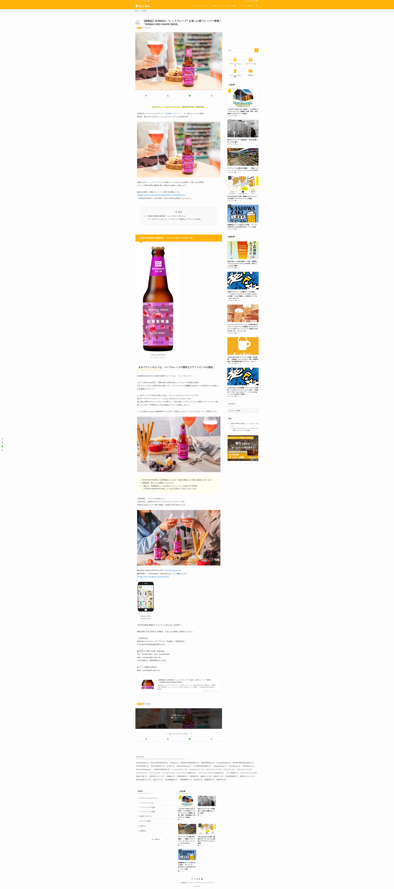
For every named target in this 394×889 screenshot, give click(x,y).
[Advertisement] (243, 32)
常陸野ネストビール (247, 776)
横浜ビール (158, 779)
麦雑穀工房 (221, 779)
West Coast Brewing (143, 769)
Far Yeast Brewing (223, 762)
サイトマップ (208, 882)
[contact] (257, 1)
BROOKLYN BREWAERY (190, 762)
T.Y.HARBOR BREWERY (202, 766)
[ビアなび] (142, 5)
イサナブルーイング (244, 769)
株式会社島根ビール (143, 779)
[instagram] (252, 1)
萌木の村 (198, 779)
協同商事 (194, 776)
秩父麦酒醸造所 (171, 779)
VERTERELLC (248, 766)
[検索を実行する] (256, 50)
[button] (145, 96)
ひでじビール (229, 769)
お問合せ (143, 831)
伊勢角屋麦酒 (182, 776)
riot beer (170, 766)
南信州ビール (206, 776)
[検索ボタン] (256, 5)
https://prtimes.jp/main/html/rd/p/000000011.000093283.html (162, 195)
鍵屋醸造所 (209, 779)
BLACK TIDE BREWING (159, 762)
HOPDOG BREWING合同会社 (243, 762)
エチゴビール (141, 773)
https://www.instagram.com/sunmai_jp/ (154, 577)
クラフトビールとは (147, 803)
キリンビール (154, 773)
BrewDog (174, 762)
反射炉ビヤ (218, 776)
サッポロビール (169, 773)
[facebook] (246, 1)
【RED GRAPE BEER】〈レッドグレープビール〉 (167, 216)
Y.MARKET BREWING (161, 769)
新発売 (139, 27)
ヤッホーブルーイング (248, 773)
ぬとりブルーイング (213, 769)
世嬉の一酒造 (141, 776)
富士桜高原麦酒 (232, 776)
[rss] (254, 1)
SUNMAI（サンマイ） (173, 114)
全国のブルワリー (146, 816)
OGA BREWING (142, 766)
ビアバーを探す (145, 821)
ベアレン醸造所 (232, 773)
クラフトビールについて (149, 798)
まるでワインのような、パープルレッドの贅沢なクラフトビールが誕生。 (176, 219)
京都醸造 (171, 776)
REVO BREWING (157, 766)
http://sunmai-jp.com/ (173, 570)
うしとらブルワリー (179, 769)
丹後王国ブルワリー (156, 776)
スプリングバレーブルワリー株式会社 (211, 773)
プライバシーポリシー (195, 882)
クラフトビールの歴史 (148, 807)
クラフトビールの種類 (148, 811)
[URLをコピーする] (211, 96)
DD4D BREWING (207, 762)
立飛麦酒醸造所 (186, 779)
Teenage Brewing (219, 766)
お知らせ (143, 826)
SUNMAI (148, 704)
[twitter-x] (249, 1)
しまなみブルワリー (196, 769)
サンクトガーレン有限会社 (186, 773)
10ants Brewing (142, 762)
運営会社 (184, 882)
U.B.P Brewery (234, 766)
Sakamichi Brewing (184, 766)
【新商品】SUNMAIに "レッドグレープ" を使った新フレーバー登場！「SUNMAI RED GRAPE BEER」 (185, 681)
